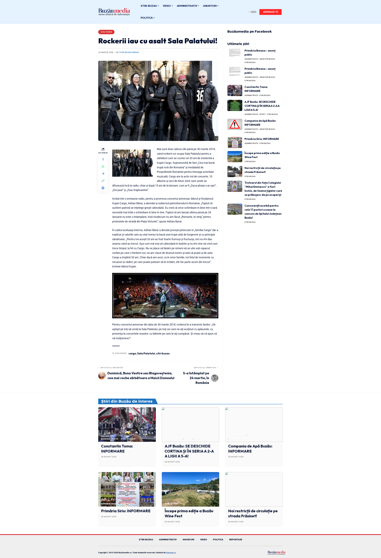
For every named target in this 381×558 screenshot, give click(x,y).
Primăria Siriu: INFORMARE (262, 139)
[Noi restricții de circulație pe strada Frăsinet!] (234, 171)
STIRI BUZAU (250, 62)
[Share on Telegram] (103, 173)
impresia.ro (171, 552)
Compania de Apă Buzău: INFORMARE (250, 449)
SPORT (262, 114)
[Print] (103, 187)
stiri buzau (163, 353)
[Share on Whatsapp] (103, 166)
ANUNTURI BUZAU (267, 59)
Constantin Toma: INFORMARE (117, 449)
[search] (245, 12)
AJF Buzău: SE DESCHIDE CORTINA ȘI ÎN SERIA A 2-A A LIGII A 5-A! (262, 106)
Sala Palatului (146, 353)
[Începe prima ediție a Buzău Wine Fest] (234, 156)
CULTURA (106, 32)
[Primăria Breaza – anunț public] (234, 54)
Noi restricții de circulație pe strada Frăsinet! (253, 513)
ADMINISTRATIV (251, 59)
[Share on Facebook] (103, 159)
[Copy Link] (103, 180)
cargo (132, 353)
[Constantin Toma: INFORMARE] (234, 90)
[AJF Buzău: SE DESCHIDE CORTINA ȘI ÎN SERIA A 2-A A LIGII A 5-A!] (234, 105)
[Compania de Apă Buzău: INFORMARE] (234, 124)
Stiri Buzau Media (129, 52)
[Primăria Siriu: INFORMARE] (234, 142)
